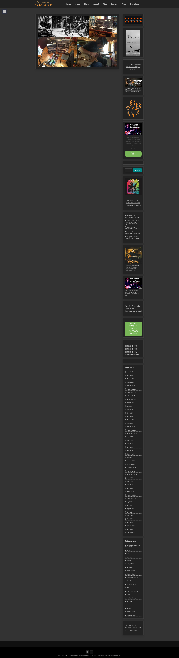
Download (134, 4)
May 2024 (130, 447)
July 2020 (130, 515)
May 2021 (129, 512)
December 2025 (131, 389)
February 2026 (131, 382)
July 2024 (130, 440)
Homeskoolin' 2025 (131, 345)
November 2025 (131, 392)
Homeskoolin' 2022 (131, 349)
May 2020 (130, 519)
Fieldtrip (129, 560)
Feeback (129, 557)
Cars (128, 553)
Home (68, 4)
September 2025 (132, 399)
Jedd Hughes (131, 570)
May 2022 (130, 505)
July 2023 (130, 481)
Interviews (130, 567)
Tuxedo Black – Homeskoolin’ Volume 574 (132, 232)
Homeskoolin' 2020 (131, 352)
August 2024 (130, 437)
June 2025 (130, 409)
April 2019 (130, 529)
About (96, 4)
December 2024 (131, 430)
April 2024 (130, 450)
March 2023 (130, 491)
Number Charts (131, 598)
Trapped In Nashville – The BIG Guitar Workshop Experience (132, 238)
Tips (124, 4)
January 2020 (131, 526)
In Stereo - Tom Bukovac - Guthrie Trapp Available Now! (133, 202)
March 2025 (130, 420)
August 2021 (130, 508)
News (86, 4)
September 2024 (132, 433)
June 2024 (130, 444)
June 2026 (130, 372)
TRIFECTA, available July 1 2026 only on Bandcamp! (133, 66)
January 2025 (131, 426)
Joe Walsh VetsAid (132, 577)
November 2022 (131, 498)
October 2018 (131, 532)
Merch (128, 587)
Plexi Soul (129, 601)
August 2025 (130, 403)
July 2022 (129, 502)
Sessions (129, 608)
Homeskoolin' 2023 (131, 348)
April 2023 (130, 488)
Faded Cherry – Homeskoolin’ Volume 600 (132, 227)
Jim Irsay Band (131, 574)
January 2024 (131, 461)
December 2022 (131, 495)
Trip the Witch (131, 611)
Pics (105, 4)
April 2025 (130, 416)
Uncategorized (131, 615)
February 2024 (131, 457)
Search (137, 170)
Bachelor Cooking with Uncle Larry (132, 545)
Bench (128, 550)
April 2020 (130, 522)
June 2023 (130, 485)
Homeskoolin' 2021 (131, 351)
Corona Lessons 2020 (132, 354)
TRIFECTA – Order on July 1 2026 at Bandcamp (132, 216)
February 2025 (131, 423)
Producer (129, 605)
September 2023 (132, 474)
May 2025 (130, 413)
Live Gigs (129, 581)
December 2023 (131, 464)
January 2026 (131, 385)
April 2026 (130, 375)
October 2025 (131, 396)
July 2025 (130, 406)
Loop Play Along (131, 584)
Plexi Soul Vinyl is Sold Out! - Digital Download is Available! (133, 308)
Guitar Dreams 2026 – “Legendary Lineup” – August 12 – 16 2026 (132, 222)
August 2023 (130, 478)
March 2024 (130, 454)
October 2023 (131, 471)
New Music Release (132, 591)
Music (77, 4)
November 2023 (131, 467)
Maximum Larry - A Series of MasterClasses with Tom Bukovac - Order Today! (133, 89)
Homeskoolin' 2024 (131, 346)
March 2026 (130, 379)
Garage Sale (130, 564)
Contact (114, 4)
